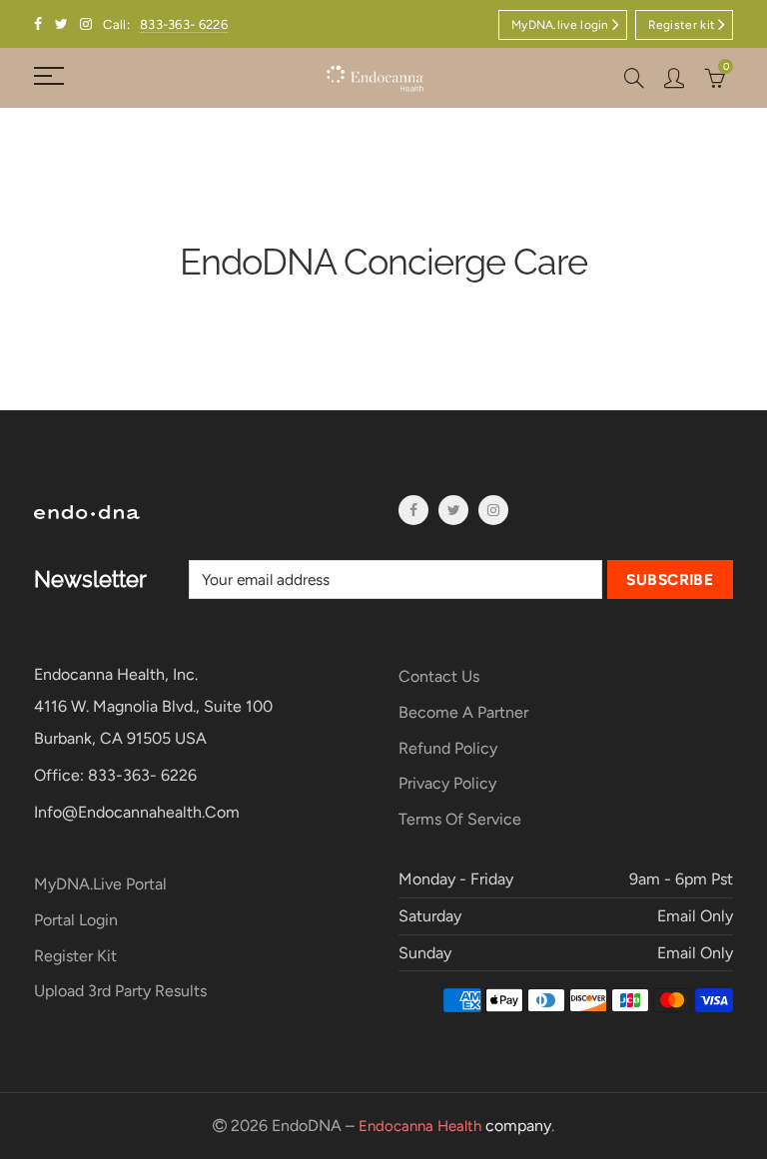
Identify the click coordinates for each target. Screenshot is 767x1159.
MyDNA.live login (560, 25)
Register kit (682, 25)
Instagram (493, 510)
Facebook (413, 510)
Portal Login (76, 919)
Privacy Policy (447, 783)
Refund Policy (447, 748)
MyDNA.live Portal (100, 883)
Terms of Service (459, 819)
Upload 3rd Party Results (120, 990)
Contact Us (438, 676)
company (455, 1125)
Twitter (453, 510)
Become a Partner (463, 712)
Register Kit (75, 955)
